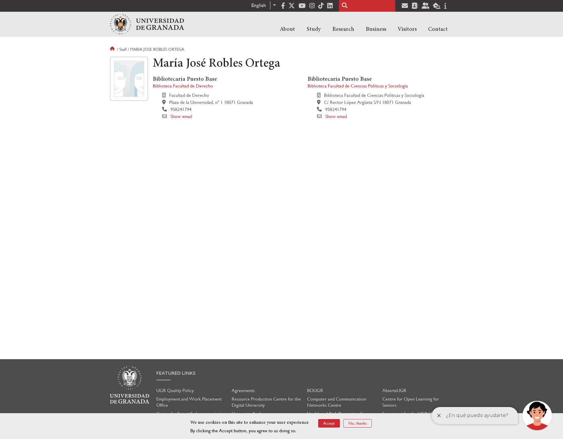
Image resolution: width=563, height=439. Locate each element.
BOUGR (315, 390)
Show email (181, 116)
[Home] (147, 24)
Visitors (407, 29)
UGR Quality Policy (175, 390)
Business (376, 29)
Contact (438, 29)
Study (314, 29)
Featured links (176, 373)
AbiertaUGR (394, 390)
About (287, 29)
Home (113, 49)
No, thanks (357, 423)
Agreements (243, 390)
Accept (329, 423)
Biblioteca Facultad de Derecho (183, 86)
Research (343, 29)
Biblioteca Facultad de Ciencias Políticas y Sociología (358, 86)
